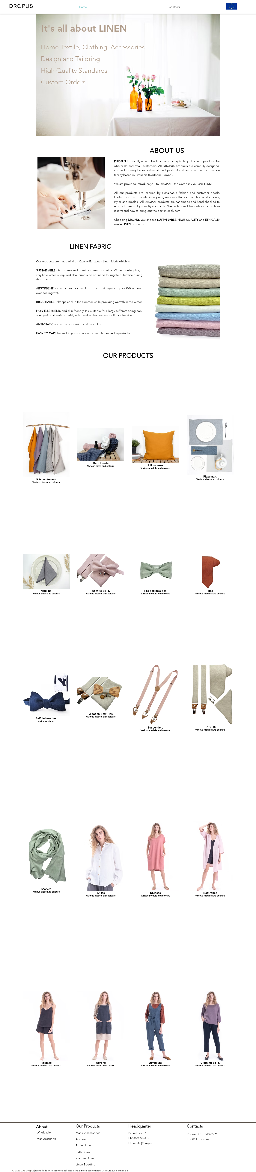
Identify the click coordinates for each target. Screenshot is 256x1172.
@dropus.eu (200, 1139)
